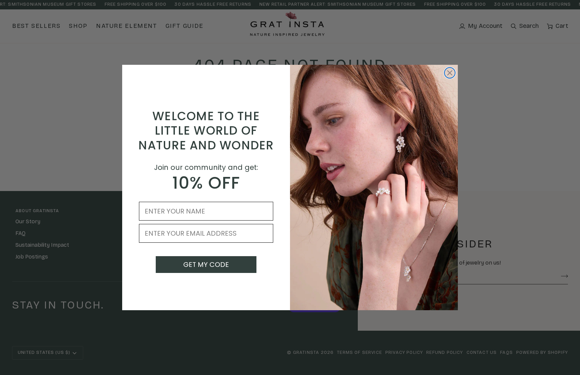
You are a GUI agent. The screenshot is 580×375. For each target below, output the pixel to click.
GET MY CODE (206, 264)
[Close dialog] (449, 72)
